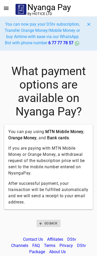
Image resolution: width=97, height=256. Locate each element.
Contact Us (33, 239)
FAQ (36, 245)
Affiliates (55, 239)
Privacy (66, 245)
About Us (57, 251)
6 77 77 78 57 (61, 42)
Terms (49, 245)
